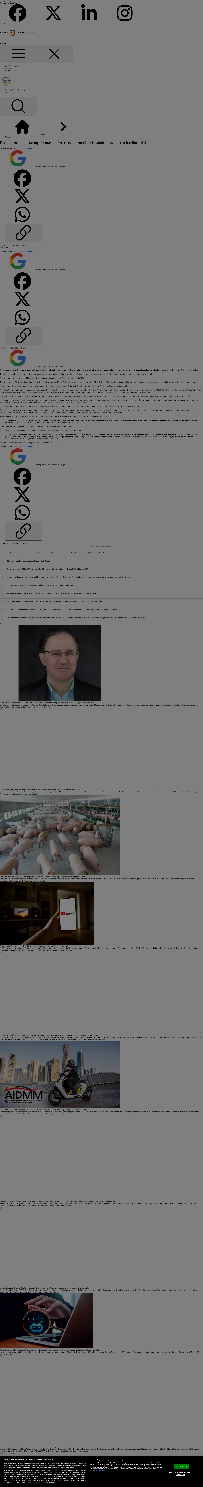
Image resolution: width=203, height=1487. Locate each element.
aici (77, 1476)
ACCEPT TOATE (181, 1467)
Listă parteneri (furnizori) (97, 1470)
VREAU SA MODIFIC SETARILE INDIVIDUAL (180, 1474)
